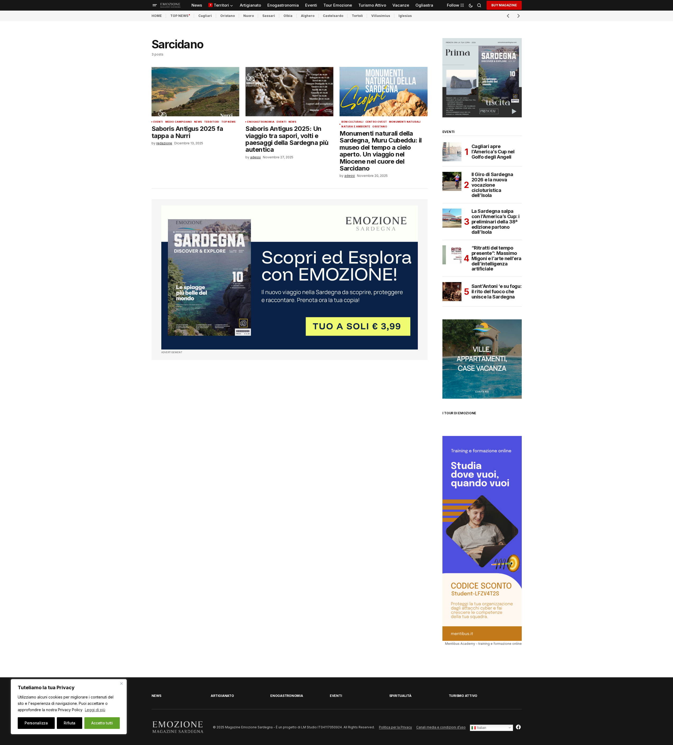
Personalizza (36, 723)
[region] (69, 706)
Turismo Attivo (463, 696)
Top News (228, 122)
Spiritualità (400, 696)
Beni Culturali (352, 122)
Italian (481, 727)
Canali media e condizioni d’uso (441, 727)
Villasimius (380, 16)
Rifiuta (69, 723)
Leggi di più (95, 709)
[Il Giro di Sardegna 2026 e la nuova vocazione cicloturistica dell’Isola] (451, 181)
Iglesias (405, 16)
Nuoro (248, 16)
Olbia (287, 16)
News (198, 122)
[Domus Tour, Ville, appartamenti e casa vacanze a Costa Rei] (482, 358)
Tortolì (357, 16)
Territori (211, 122)
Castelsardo (333, 16)
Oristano (227, 16)
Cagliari (205, 16)
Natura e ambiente (355, 126)
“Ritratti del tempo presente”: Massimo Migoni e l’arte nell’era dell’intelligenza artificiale (496, 258)
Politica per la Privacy (395, 727)
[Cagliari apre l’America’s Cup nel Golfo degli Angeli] (451, 151)
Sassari (268, 16)
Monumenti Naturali (404, 122)
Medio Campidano (178, 122)
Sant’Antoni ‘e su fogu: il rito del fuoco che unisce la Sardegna (496, 291)
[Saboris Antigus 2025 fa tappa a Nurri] (195, 91)
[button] (155, 5)
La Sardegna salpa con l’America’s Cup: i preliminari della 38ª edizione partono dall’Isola (495, 222)
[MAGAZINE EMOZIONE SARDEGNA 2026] (482, 77)
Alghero (307, 16)
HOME (157, 16)
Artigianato (222, 696)
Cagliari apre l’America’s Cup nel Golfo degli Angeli (493, 152)
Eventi (158, 122)
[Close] (121, 683)
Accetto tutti (102, 723)
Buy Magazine (504, 5)
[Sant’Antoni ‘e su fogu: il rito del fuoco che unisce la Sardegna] (451, 291)
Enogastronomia (260, 122)
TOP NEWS (179, 16)
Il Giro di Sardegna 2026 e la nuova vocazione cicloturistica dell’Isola (492, 185)
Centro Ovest (376, 122)
